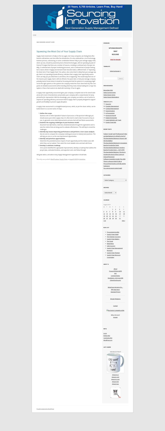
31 (120, 218)
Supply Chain (63, 159)
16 (116, 214)
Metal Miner (110, 243)
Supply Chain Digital (112, 234)
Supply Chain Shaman (113, 253)
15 (113, 214)
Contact (115, 306)
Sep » (123, 221)
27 (107, 218)
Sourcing (108, 104)
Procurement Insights (113, 232)
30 (116, 218)
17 (120, 214)
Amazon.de (115, 382)
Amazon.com (115, 377)
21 (110, 216)
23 (116, 216)
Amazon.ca (115, 375)
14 (110, 214)
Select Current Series (110, 92)
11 (124, 211)
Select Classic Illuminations (111, 97)
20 (107, 216)
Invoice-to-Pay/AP (111, 115)
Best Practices (55, 159)
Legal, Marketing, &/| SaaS (113, 120)
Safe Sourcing (111, 246)
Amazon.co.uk (115, 379)
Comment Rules (115, 276)
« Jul (105, 221)
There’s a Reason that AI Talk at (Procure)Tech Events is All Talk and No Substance (115, 164)
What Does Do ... (115, 287)
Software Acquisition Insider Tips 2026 (114, 159)
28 (110, 218)
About (115, 269)
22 (113, 216)
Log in (105, 333)
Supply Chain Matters (113, 239)
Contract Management (112, 108)
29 (113, 218)
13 (107, 214)
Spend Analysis (110, 111)
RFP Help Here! (115, 289)
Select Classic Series (109, 95)
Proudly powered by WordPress (45, 409)
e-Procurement (110, 113)
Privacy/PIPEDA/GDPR (115, 271)
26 (104, 218)
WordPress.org (108, 340)
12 (104, 214)
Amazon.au (115, 384)
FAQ (115, 273)
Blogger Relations (115, 299)
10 (120, 211)
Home (34, 35)
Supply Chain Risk (111, 122)
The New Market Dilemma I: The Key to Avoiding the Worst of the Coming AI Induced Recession (115, 154)
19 (104, 216)
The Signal (110, 241)
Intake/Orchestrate (111, 118)
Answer (115, 317)
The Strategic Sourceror (114, 237)
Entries (107, 336)
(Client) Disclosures (115, 280)
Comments (108, 338)
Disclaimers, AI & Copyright (115, 278)
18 (124, 214)
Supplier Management (112, 106)
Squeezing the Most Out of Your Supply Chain (59, 51)
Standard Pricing (115, 292)
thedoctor (82, 159)
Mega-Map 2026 (108, 90)
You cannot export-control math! (113, 168)
